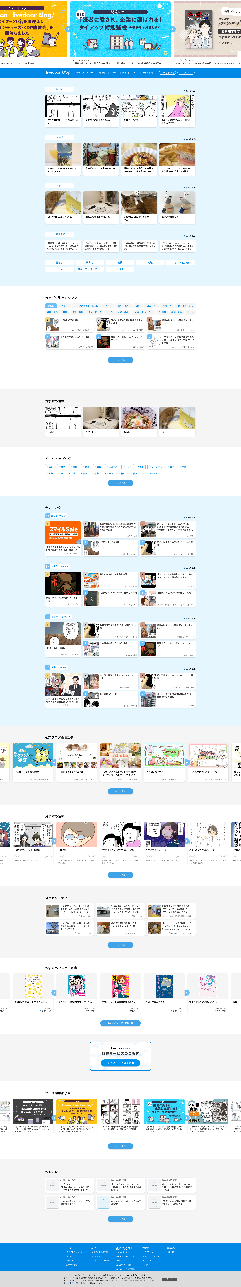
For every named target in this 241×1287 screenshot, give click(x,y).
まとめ (59, 269)
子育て (89, 262)
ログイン (186, 73)
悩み (172, 467)
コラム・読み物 (180, 262)
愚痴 (75, 467)
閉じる (169, 1279)
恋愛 (73, 473)
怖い (123, 473)
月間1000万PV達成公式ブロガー (124, 1248)
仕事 (63, 467)
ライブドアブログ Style (81, 60)
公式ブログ (112, 73)
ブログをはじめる (167, 73)
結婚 (99, 467)
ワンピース (156, 467)
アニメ (128, 467)
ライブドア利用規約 (77, 1283)
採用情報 (171, 1252)
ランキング (79, 73)
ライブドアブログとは (75, 1252)
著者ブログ (15, 1011)
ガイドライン (148, 1252)
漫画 (85, 473)
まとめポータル (125, 73)
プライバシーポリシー (151, 1256)
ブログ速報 (101, 73)
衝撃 (97, 473)
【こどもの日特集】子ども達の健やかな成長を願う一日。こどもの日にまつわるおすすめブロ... (118, 63)
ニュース (113, 467)
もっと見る (191, 91)
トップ (69, 1248)
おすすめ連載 (96, 1256)
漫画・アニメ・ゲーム (90, 269)
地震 (141, 467)
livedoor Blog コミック (144, 73)
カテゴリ (90, 73)
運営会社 (171, 1248)
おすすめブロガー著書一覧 (120, 1023)
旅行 (87, 467)
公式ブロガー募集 (123, 1265)
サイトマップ (148, 1260)
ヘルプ (145, 1265)
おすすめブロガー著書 (100, 1260)
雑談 (51, 467)
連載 (120, 262)
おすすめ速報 (71, 1265)
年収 (184, 467)
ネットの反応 (151, 473)
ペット (110, 473)
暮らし (59, 262)
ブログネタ (121, 1260)
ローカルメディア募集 (125, 1269)
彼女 (135, 473)
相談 (51, 473)
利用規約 (146, 1248)
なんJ (120, 269)
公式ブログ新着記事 (99, 1252)
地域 (150, 262)
